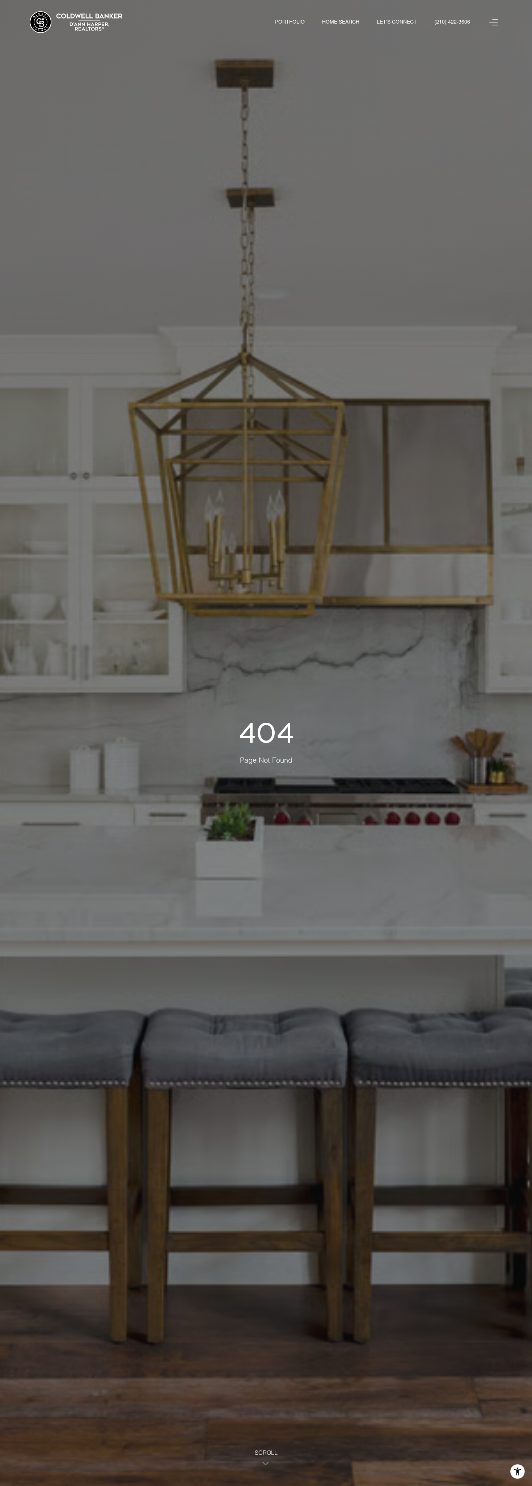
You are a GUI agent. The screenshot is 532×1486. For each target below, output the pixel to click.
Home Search (340, 22)
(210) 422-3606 (452, 22)
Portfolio (290, 22)
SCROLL (266, 1453)
